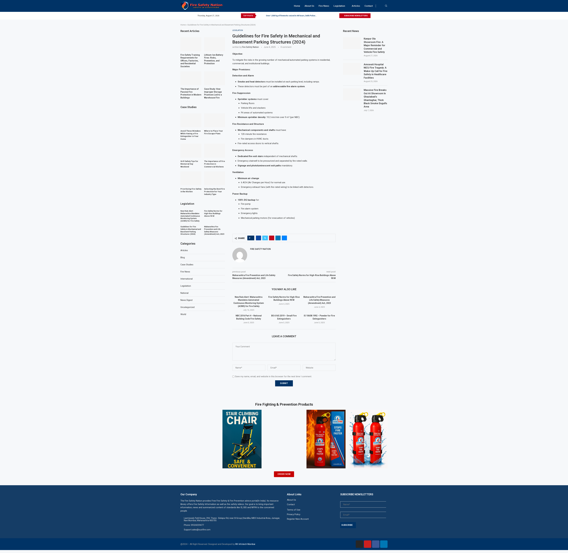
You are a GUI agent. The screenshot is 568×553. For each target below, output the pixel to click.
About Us (309, 6)
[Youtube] (367, 544)
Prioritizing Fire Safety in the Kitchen (190, 190)
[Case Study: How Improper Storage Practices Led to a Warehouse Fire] (214, 78)
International (186, 278)
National (184, 293)
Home (297, 6)
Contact (368, 6)
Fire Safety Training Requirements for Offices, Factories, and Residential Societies (190, 61)
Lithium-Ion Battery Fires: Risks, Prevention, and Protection (213, 59)
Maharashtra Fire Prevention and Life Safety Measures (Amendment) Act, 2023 (319, 300)
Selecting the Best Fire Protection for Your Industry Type (214, 191)
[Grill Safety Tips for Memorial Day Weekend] (190, 151)
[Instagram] (359, 544)
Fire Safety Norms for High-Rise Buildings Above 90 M (213, 213)
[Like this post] (251, 238)
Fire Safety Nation (250, 47)
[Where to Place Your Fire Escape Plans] (214, 120)
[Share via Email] (284, 238)
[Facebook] (375, 544)
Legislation (339, 6)
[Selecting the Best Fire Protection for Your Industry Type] (214, 178)
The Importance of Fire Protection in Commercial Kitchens (214, 164)
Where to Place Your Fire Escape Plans (213, 132)
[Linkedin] (384, 544)
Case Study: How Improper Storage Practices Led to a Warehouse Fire (213, 93)
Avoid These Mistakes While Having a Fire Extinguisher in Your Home (190, 135)
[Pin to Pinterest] (271, 238)
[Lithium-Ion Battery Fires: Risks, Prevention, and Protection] (214, 44)
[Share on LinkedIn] (278, 238)
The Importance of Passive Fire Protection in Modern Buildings (190, 93)
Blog (182, 257)
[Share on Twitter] (265, 238)
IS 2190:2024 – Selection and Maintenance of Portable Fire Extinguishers (296, 16)
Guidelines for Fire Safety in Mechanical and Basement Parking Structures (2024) (190, 230)
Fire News (324, 6)
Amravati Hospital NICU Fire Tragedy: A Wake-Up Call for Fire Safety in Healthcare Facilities (375, 71)
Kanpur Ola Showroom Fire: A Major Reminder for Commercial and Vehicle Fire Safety (374, 45)
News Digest (186, 300)
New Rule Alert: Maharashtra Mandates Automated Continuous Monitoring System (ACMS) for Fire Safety (190, 216)
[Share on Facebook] (258, 238)
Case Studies (186, 264)
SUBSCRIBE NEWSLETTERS (356, 16)
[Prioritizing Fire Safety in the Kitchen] (190, 178)
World (183, 314)
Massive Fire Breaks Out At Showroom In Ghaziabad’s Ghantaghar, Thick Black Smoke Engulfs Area (375, 98)
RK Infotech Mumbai (245, 544)
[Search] (386, 6)
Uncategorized (187, 307)
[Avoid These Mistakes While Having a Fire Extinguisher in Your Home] (190, 120)
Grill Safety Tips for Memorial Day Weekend (189, 164)
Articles (356, 6)
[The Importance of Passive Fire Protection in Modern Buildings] (190, 78)
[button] (259, 15)
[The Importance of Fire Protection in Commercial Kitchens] (214, 151)
